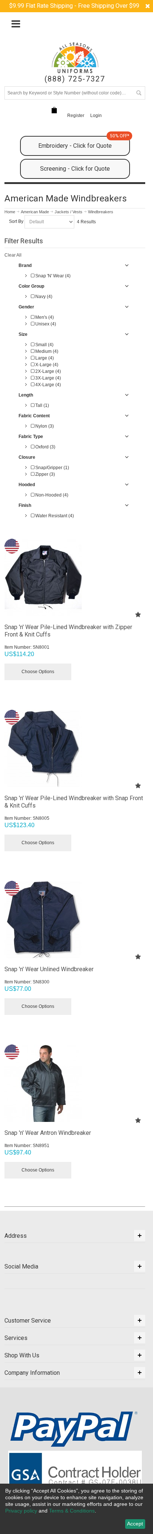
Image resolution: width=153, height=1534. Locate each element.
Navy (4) (43, 296)
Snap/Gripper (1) (51, 467)
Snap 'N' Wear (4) (52, 275)
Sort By (16, 221)
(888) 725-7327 (75, 79)
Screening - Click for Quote (75, 168)
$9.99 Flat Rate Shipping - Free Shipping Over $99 (74, 5)
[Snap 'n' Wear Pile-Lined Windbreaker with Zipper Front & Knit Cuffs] (74, 577)
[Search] (138, 93)
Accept (135, 1524)
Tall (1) (41, 405)
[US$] (54, 110)
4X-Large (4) (47, 384)
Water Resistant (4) (54, 515)
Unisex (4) (45, 324)
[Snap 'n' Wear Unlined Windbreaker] (74, 919)
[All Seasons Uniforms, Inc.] (75, 57)
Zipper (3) (44, 474)
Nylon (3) (44, 426)
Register (75, 115)
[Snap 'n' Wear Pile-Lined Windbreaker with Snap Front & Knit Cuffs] (74, 748)
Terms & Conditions (72, 1511)
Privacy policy (21, 1511)
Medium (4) (46, 351)
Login (96, 115)
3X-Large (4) (47, 378)
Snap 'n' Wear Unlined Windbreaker (49, 969)
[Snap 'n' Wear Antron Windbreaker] (74, 1083)
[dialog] (76, 1509)
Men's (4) (44, 317)
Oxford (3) (44, 446)
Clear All (13, 255)
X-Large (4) (46, 364)
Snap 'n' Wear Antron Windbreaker (47, 1132)
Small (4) (43, 344)
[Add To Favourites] (138, 615)
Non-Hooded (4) (51, 495)
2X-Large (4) (47, 371)
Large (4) (44, 358)
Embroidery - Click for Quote (83, 142)
